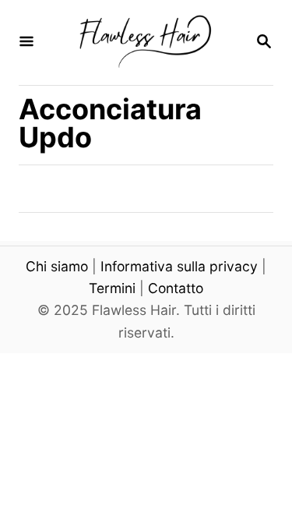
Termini (112, 288)
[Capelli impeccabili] (144, 42)
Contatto (175, 288)
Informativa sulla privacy (179, 266)
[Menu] (26, 42)
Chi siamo (57, 266)
